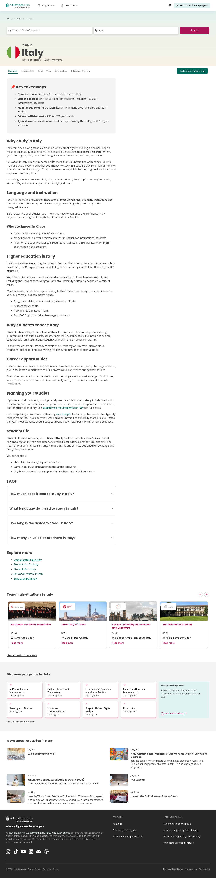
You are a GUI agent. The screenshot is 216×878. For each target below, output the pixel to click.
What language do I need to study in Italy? (43, 508)
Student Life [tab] (27, 70)
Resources (69, 5)
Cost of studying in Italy (28, 559)
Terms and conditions (173, 869)
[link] (31, 18)
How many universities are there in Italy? (42, 538)
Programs (47, 5)
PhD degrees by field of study (179, 842)
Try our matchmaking (172, 713)
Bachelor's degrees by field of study (182, 836)
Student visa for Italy (26, 564)
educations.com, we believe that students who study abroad (39, 832)
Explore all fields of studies (177, 823)
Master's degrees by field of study (181, 830)
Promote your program (125, 830)
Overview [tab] (13, 70)
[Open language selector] (170, 5)
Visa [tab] (48, 70)
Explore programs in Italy (192, 70)
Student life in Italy (25, 569)
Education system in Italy (28, 574)
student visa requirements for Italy (63, 408)
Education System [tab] (80, 70)
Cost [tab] (40, 70)
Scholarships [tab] (61, 70)
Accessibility (204, 869)
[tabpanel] (108, 330)
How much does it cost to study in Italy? (41, 494)
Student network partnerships (128, 836)
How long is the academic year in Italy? (41, 523)
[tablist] (108, 71)
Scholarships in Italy (25, 578)
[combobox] (48, 30)
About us (117, 823)
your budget (63, 414)
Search (195, 30)
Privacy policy (191, 869)
